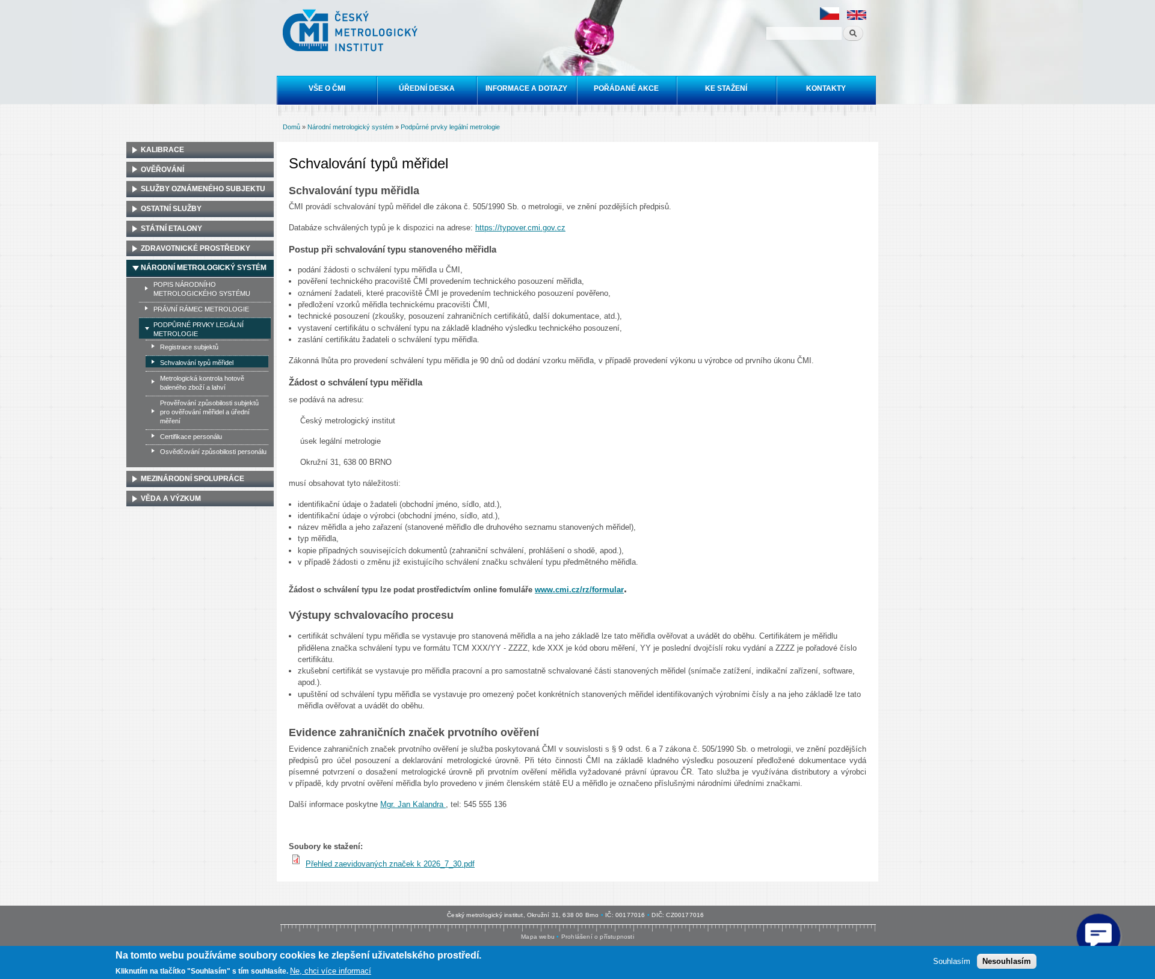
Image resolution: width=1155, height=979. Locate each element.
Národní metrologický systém (350, 126)
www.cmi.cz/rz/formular (579, 589)
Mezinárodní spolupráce (192, 478)
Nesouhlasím (1006, 961)
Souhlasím (951, 961)
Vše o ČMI (327, 88)
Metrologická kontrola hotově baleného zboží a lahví (202, 383)
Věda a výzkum (171, 498)
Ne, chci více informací (330, 970)
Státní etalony (171, 228)
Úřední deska (427, 88)
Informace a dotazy (526, 88)
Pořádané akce (626, 88)
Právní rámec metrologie (201, 309)
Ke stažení (726, 88)
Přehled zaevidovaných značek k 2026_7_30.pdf (390, 863)
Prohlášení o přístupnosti (597, 936)
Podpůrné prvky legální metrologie (450, 126)
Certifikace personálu (191, 436)
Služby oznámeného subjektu (203, 189)
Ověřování (162, 169)
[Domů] (352, 32)
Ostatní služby (171, 208)
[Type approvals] (856, 17)
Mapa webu (538, 936)
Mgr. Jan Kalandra (413, 804)
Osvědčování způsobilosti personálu (213, 451)
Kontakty (826, 88)
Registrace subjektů (189, 347)
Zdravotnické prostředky (195, 248)
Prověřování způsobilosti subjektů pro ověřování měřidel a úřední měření (209, 412)
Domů (291, 126)
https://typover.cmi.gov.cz (520, 227)
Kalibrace (162, 150)
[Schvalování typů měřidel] (829, 17)
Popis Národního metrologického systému (201, 289)
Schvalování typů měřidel (196, 362)
